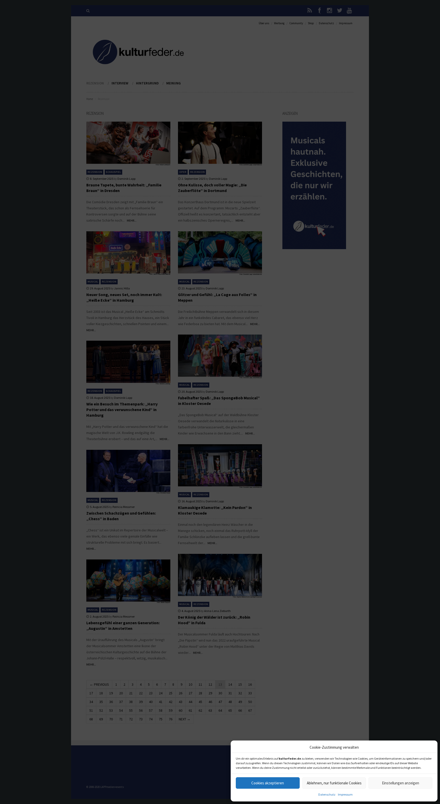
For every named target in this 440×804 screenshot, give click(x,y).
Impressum (345, 794)
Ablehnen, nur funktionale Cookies (334, 783)
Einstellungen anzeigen (400, 783)
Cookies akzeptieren (267, 783)
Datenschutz (326, 794)
